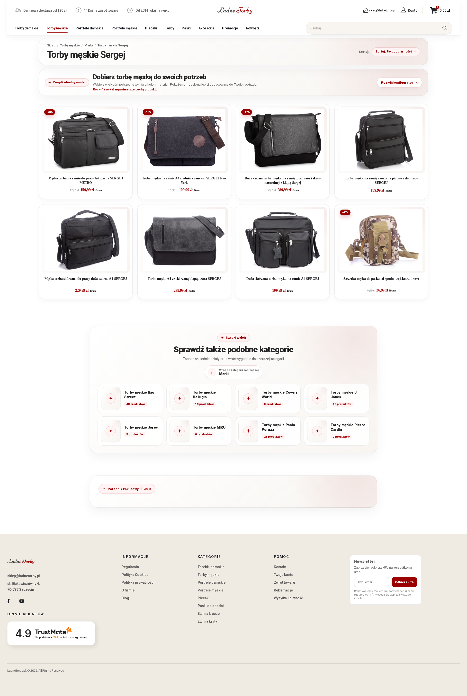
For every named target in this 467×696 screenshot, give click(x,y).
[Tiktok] (35, 601)
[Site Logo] (235, 10)
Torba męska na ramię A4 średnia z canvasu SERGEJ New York (184, 180)
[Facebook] (8, 601)
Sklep (51, 45)
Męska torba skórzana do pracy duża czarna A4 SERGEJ (86, 279)
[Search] (444, 28)
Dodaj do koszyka (89, 167)
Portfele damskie (89, 28)
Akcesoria (206, 28)
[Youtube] (22, 601)
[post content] (86, 140)
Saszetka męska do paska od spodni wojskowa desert (381, 279)
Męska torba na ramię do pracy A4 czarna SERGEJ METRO (85, 180)
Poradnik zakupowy (123, 489)
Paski (186, 28)
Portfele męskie (124, 28)
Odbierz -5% (404, 582)
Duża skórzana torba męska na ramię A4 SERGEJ (282, 279)
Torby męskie (57, 28)
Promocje (230, 28)
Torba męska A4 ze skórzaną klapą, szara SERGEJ (184, 279)
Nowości (252, 28)
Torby (169, 28)
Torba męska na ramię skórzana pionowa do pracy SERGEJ (381, 180)
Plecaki (151, 28)
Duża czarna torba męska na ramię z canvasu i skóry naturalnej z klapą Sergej (283, 180)
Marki (88, 45)
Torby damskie (26, 28)
